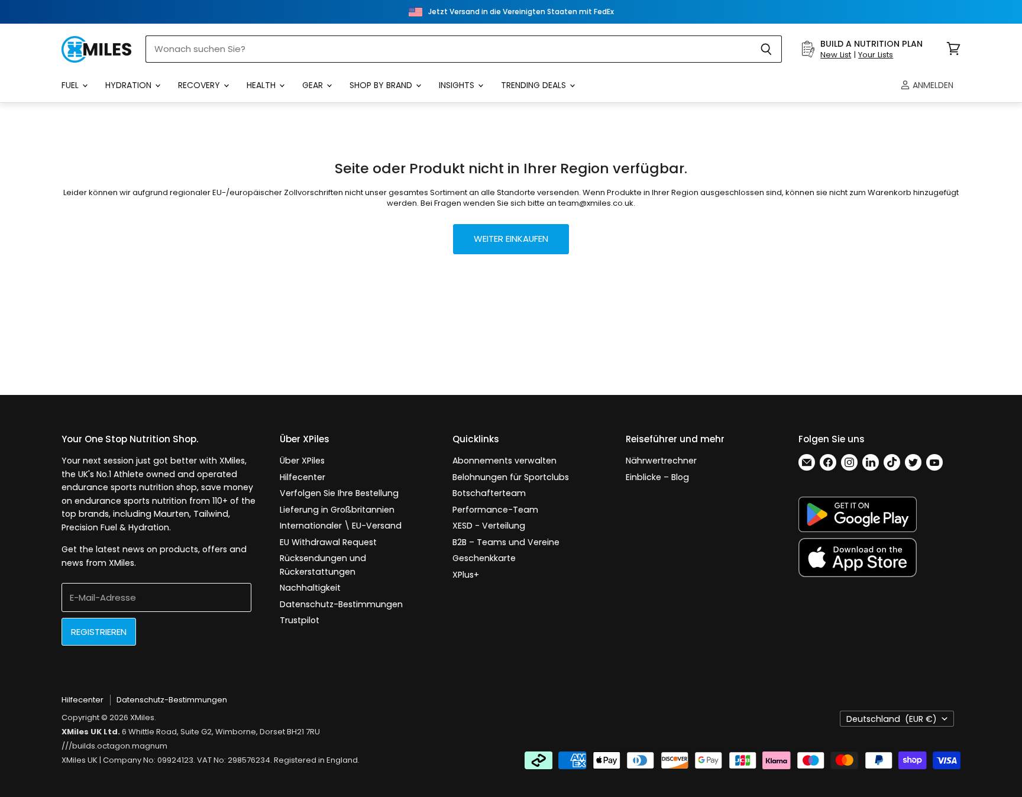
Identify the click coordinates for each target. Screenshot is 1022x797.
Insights (458, 85)
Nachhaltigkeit (310, 588)
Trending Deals (534, 85)
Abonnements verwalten (504, 460)
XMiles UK (80, 760)
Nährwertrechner (661, 460)
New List (835, 54)
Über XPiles (302, 460)
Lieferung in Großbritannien (337, 510)
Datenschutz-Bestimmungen (341, 604)
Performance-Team (495, 510)
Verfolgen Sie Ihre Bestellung (339, 493)
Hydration (129, 85)
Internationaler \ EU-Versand (341, 526)
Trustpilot (299, 620)
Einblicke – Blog (657, 477)
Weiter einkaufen (511, 238)
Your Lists (875, 54)
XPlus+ (465, 575)
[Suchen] (766, 49)
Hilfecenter (302, 477)
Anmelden (931, 85)
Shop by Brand (382, 85)
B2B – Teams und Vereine (505, 542)
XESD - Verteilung (488, 526)
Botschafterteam (489, 493)
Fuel (71, 85)
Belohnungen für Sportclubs (510, 477)
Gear (313, 85)
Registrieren (99, 632)
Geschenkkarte (484, 558)
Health (262, 85)
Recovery (200, 85)
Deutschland (891, 719)
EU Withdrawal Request (328, 542)
